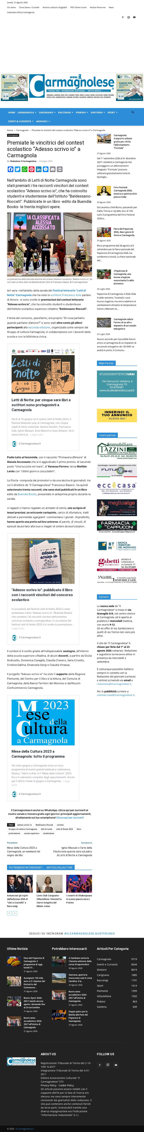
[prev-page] (9, 913)
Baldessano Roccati (44, 824)
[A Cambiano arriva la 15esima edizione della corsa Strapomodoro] (59, 961)
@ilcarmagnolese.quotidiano (89, 933)
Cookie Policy (66, 1085)
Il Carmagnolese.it (25, 1128)
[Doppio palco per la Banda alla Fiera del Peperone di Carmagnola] (59, 1015)
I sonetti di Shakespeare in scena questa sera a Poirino (79, 899)
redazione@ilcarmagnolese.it (114, 684)
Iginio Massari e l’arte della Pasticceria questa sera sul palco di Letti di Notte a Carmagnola (72, 851)
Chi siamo (11, 7)
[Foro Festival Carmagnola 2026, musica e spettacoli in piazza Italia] (104, 191)
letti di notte (46, 829)
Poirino (81, 112)
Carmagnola (26, 112)
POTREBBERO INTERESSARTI (25, 867)
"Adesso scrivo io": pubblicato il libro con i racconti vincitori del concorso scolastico (42, 595)
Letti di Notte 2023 (64, 829)
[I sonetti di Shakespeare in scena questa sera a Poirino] (79, 884)
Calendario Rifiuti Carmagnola (20, 12)
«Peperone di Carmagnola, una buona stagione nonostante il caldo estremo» (124, 277)
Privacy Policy (48, 1085)
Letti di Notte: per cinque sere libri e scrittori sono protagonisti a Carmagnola (41, 405)
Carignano (46, 112)
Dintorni (97, 112)
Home (11, 112)
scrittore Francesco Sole (66, 295)
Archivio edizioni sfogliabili (55, 7)
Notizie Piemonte (98, 7)
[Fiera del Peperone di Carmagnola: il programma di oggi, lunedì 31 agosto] (14, 961)
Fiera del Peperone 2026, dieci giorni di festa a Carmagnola (124, 232)
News (111, 7)
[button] (133, 112)
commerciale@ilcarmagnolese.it (116, 695)
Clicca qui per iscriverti (70, 817)
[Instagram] (128, 17)
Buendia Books (27, 494)
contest (60, 824)
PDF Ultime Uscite (78, 7)
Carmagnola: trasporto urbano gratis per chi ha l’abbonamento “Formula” (123, 141)
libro (79, 829)
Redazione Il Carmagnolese (23, 161)
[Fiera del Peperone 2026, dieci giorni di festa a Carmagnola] (104, 232)
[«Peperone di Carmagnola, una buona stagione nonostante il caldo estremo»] (104, 274)
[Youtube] (134, 17)
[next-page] (15, 913)
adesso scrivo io (24, 824)
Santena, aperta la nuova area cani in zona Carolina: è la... (80, 978)
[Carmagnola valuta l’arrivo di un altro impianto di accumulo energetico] (104, 322)
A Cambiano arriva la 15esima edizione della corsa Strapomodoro (80, 961)
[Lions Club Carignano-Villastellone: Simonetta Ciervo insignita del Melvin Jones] (49, 884)
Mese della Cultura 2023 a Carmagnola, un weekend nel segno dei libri (23, 851)
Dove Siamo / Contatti (29, 7)
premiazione (14, 833)
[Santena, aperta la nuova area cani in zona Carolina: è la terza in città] (59, 978)
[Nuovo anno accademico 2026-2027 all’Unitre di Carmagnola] (14, 1021)
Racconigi (64, 112)
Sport (111, 112)
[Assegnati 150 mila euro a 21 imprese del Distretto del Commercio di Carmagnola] (14, 981)
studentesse (48, 833)
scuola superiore (31, 833)
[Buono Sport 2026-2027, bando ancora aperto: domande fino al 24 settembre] (14, 1001)
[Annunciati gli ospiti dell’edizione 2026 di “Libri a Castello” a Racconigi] (20, 884)
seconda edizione (39, 327)
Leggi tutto (36, 434)
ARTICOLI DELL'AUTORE (60, 867)
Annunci (41, 121)
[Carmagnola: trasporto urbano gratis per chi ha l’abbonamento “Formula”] (104, 139)
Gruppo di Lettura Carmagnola (23, 829)
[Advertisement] (72, 46)
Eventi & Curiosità (19, 121)
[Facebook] (122, 17)
